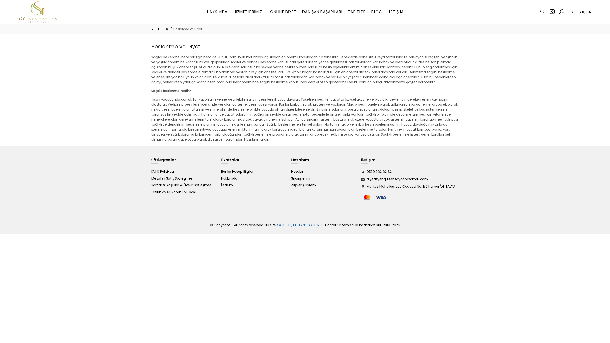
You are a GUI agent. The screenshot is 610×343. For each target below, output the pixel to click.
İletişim (227, 185)
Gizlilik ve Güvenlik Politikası (173, 192)
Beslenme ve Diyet (187, 29)
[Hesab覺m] (562, 12)
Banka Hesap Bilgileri (237, 171)
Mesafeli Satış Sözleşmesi (172, 178)
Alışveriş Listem (303, 185)
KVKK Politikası (162, 171)
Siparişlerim (300, 178)
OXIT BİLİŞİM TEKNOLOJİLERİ (298, 225)
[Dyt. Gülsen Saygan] (552, 12)
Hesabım (298, 171)
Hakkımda (229, 178)
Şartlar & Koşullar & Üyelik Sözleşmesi (181, 185)
